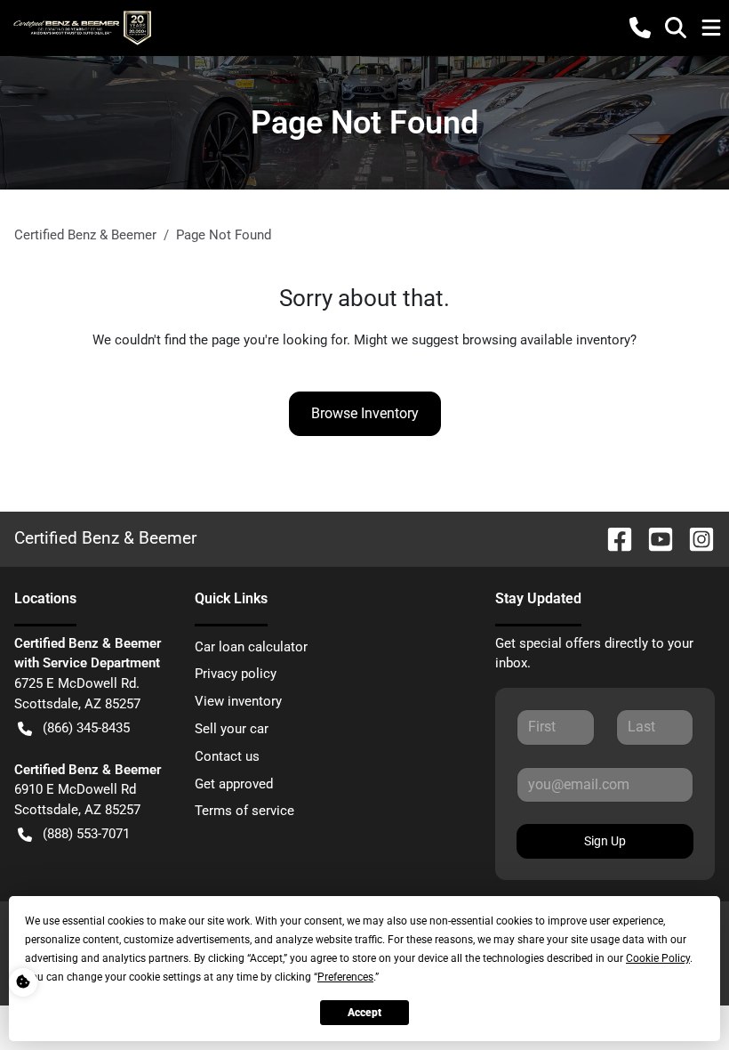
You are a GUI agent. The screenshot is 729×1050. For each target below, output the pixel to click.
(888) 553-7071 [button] (86, 834)
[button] (640, 27)
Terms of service (244, 811)
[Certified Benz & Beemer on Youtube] (653, 538)
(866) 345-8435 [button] (86, 728)
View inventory (238, 701)
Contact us (227, 756)
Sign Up (605, 841)
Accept (364, 1012)
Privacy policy (235, 674)
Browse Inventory (365, 413)
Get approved (234, 784)
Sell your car (231, 729)
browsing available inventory (546, 340)
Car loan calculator (251, 647)
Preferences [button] (345, 977)
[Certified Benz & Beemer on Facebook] (612, 538)
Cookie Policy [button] (658, 958)
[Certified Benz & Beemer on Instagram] (694, 538)
